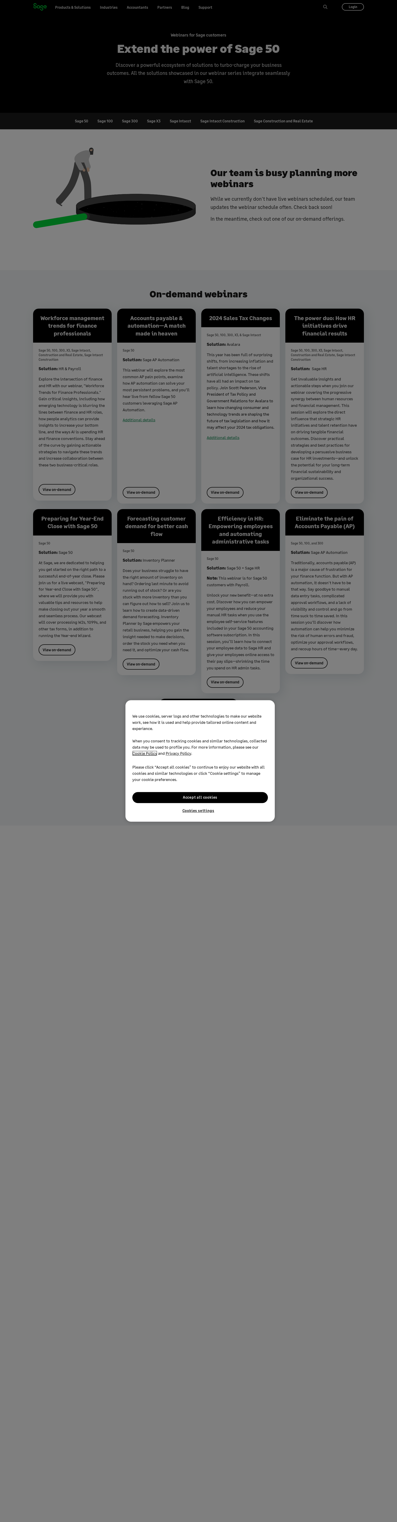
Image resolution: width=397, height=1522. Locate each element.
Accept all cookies (200, 797)
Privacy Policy (178, 753)
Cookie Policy (144, 753)
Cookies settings (198, 810)
